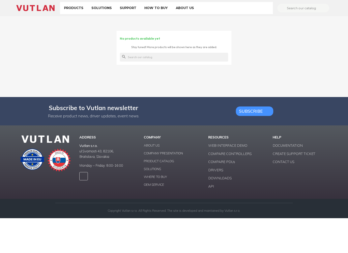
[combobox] (303, 8)
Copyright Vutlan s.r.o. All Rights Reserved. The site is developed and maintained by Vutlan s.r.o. (174, 211)
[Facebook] (83, 176)
